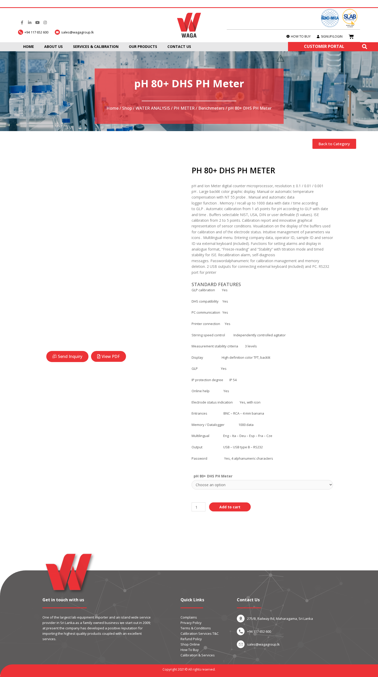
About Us (53, 46)
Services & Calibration (96, 46)
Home (28, 46)
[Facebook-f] (22, 23)
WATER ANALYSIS (153, 108)
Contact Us (179, 46)
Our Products (143, 46)
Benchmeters (211, 108)
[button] (334, 144)
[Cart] (351, 36)
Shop (127, 108)
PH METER (184, 108)
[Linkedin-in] (29, 23)
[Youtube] (37, 23)
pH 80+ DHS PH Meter (213, 476)
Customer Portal (324, 46)
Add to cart (229, 506)
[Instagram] (45, 23)
